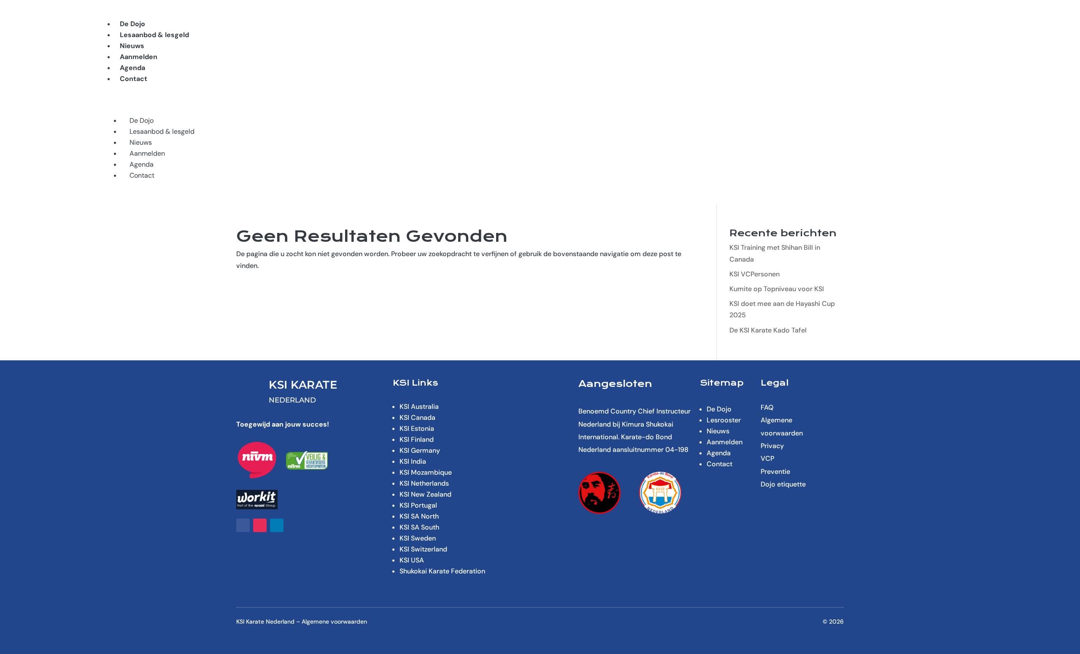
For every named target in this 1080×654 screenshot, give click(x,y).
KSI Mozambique (426, 472)
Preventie (775, 471)
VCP (767, 458)
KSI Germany (420, 450)
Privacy (772, 445)
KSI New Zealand (425, 494)
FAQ (767, 407)
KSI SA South (419, 527)
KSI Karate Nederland (265, 621)
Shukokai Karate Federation (442, 571)
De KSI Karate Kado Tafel (768, 330)
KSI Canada (417, 417)
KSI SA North (419, 516)
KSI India (413, 461)
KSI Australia (419, 406)
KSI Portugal (418, 505)
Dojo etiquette (783, 484)
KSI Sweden (418, 538)
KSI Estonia (417, 428)
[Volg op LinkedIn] (277, 525)
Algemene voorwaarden (334, 621)
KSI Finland (417, 439)
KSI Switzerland (423, 549)
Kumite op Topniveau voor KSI (776, 288)
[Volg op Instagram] (260, 525)
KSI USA (412, 560)
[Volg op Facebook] (243, 525)
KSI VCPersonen (754, 274)
